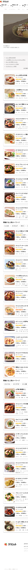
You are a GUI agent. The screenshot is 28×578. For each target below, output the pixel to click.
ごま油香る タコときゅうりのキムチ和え (15, 60)
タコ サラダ (16, 384)
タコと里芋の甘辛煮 (11, 57)
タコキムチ (15, 225)
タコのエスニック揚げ (11, 66)
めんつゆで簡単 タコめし (12, 62)
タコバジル (7, 384)
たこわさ (7, 225)
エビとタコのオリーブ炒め (12, 64)
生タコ (22, 225)
